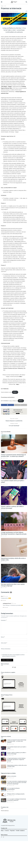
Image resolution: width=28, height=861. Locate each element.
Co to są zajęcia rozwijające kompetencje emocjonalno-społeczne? (16, 799)
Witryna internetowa (5, 648)
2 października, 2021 (5, 11)
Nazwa (3, 637)
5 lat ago (6, 596)
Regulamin (12, 830)
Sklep (2, 830)
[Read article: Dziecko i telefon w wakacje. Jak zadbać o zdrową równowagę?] (14, 495)
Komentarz (4, 620)
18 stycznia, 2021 (11, 801)
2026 (3, 477)
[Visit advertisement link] (14, 411)
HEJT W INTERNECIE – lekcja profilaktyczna (9, 400)
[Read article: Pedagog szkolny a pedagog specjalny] (3, 795)
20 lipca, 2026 (4, 587)
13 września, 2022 (11, 795)
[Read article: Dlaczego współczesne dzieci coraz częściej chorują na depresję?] (14, 573)
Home (2, 6)
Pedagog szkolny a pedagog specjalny (15, 794)
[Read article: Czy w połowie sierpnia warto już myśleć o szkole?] (14, 469)
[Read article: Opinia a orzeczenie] (3, 777)
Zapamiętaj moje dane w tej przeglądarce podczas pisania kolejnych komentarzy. (13, 655)
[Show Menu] (1, 2)
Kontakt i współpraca (20, 830)
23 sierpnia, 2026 (5, 458)
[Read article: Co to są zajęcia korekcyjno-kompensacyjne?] (3, 789)
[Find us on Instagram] (3, 837)
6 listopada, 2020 (11, 785)
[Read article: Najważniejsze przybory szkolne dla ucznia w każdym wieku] (14, 547)
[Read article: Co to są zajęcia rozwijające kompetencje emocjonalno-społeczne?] (3, 800)
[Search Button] (26, 2)
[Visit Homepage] (14, 2)
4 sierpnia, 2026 (10, 755)
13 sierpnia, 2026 (5, 484)
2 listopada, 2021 (11, 777)
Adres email (4, 643)
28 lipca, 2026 (4, 561)
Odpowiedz (4, 600)
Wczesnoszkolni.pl (5, 810)
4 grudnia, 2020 (11, 791)
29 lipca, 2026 (4, 535)
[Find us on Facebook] (1, 837)
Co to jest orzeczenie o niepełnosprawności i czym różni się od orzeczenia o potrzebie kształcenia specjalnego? (17, 782)
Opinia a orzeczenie (11, 776)
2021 (5, 6)
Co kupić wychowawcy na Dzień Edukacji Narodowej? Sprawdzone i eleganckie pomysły (14, 533)
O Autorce (7, 830)
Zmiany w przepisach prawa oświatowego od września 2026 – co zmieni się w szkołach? (13, 455)
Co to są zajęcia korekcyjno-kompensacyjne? (13, 789)
